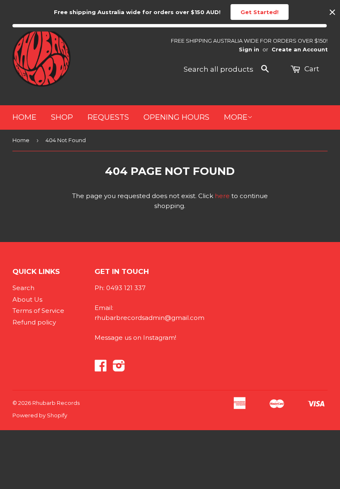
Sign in (249, 49)
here (222, 196)
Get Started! (259, 12)
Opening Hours (176, 117)
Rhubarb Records (56, 402)
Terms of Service (38, 311)
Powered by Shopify (39, 415)
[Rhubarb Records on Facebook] (101, 368)
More (236, 117)
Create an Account (300, 49)
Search (23, 288)
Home (24, 117)
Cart (311, 69)
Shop (62, 117)
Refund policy (34, 322)
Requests (108, 117)
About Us (27, 299)
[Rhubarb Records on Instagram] (119, 368)
